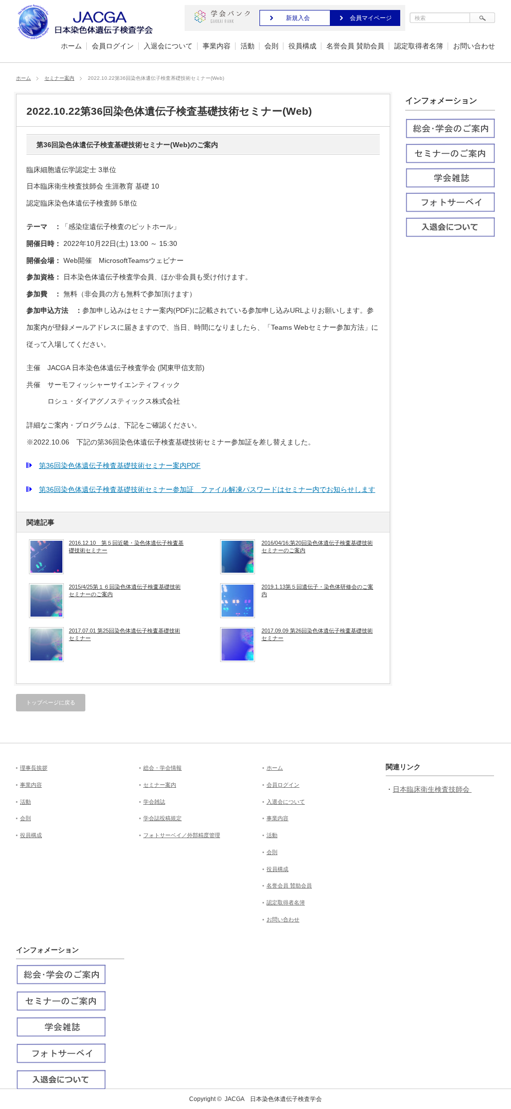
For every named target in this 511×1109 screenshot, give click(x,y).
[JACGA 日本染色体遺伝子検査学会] (87, 39)
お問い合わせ (474, 46)
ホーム (71, 46)
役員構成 (302, 46)
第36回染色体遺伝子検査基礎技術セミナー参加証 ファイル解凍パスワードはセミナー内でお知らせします (207, 489)
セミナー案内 (59, 78)
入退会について (168, 46)
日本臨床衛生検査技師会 (432, 789)
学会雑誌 (154, 802)
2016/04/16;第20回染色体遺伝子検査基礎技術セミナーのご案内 (317, 546)
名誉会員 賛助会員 (355, 46)
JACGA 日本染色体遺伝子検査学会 (273, 1099)
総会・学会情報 (162, 768)
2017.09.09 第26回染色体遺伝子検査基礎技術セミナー (317, 634)
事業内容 (217, 46)
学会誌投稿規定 (162, 818)
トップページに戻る (50, 702)
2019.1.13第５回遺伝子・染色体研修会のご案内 (317, 590)
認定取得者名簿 (418, 46)
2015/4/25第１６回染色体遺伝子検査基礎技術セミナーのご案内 (125, 590)
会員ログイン (113, 46)
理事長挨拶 (33, 768)
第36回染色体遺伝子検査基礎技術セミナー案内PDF (120, 465)
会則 (271, 46)
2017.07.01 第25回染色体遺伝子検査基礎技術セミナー (124, 634)
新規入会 (298, 17)
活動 (248, 46)
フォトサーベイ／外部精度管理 (181, 835)
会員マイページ (371, 17)
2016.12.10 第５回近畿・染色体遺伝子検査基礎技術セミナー (126, 546)
